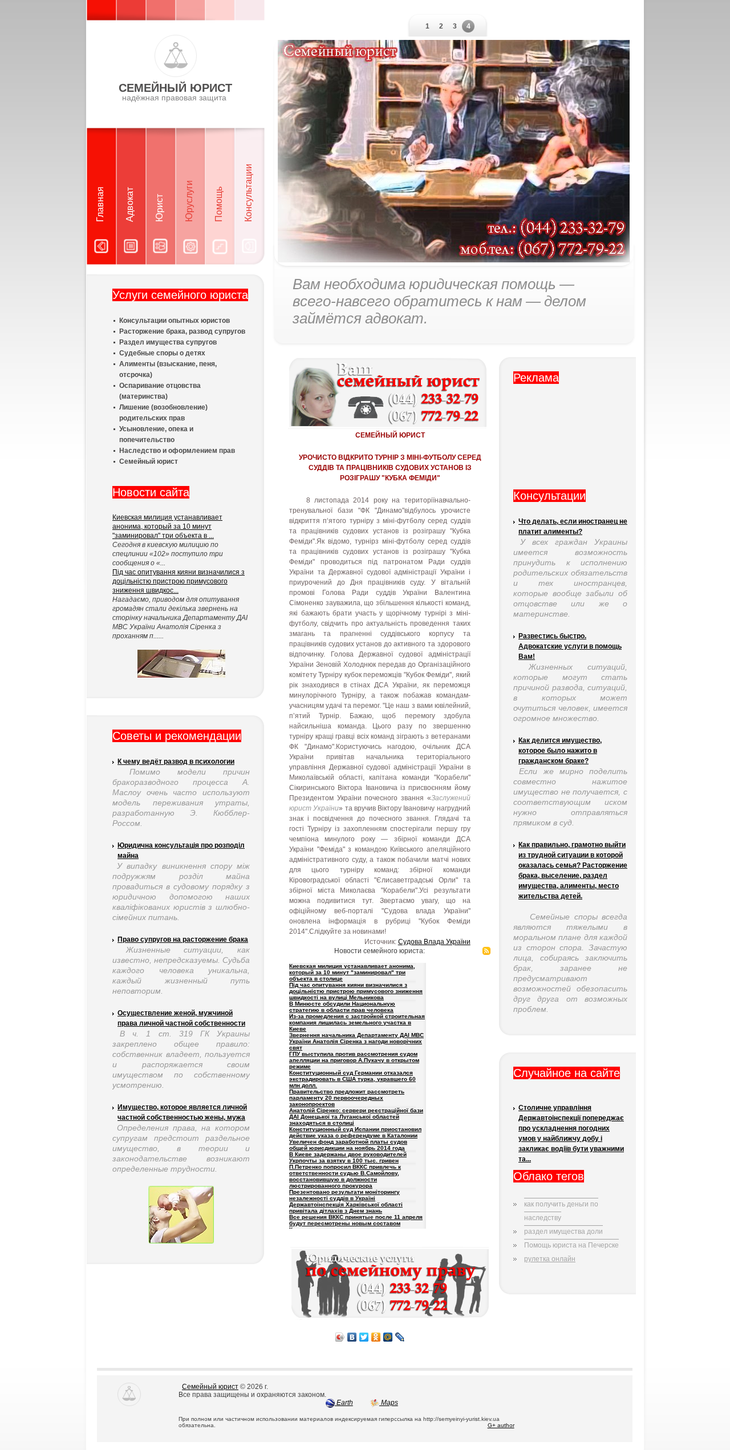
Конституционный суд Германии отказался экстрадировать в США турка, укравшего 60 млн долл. (352, 1079)
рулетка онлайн (549, 1259)
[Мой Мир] (388, 1337)
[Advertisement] (570, 441)
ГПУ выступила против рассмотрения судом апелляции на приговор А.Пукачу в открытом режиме (354, 1060)
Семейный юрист (210, 1387)
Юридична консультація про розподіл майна (181, 850)
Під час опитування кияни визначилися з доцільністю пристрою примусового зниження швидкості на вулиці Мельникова (356, 991)
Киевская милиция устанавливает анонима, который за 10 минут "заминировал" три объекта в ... (167, 526)
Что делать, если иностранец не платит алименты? (572, 526)
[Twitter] (364, 1337)
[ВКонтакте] (352, 1337)
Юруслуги (189, 201)
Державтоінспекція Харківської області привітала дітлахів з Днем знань (346, 1207)
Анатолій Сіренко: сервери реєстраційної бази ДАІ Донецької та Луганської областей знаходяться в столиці (356, 1116)
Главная (100, 204)
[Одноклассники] (376, 1337)
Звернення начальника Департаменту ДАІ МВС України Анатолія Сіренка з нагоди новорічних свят (356, 1041)
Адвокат (130, 204)
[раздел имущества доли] (563, 1222)
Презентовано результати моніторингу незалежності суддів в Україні (344, 1195)
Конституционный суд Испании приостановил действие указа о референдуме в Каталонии (355, 1132)
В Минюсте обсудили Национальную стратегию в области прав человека (342, 1007)
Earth (344, 1403)
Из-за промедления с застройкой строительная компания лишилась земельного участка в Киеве (357, 1022)
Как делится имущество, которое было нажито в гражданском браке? (560, 750)
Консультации (248, 193)
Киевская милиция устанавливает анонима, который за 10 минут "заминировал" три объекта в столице (352, 972)
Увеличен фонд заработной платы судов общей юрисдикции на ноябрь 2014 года (348, 1145)
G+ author (501, 1425)
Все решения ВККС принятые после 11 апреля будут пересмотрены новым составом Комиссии (356, 1223)
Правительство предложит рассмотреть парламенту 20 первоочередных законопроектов (346, 1097)
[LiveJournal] (400, 1337)
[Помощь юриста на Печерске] (571, 1236)
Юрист (159, 208)
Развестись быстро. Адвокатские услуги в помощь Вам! (570, 646)
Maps (388, 1403)
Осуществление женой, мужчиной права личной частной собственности (181, 1018)
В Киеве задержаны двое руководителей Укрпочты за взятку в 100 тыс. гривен (348, 1157)
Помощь (219, 204)
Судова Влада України (434, 942)
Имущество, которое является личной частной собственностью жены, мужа (182, 1112)
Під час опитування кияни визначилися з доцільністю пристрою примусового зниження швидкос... (178, 581)
